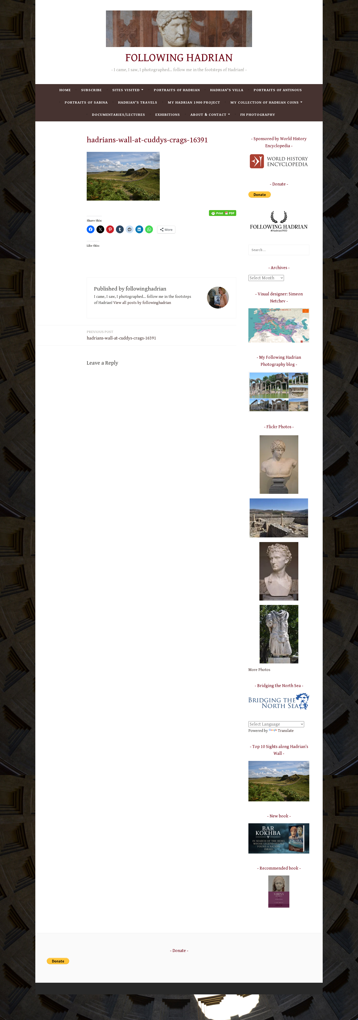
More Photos (259, 670)
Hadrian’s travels (137, 102)
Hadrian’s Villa (227, 90)
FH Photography (257, 115)
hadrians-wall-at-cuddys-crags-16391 (121, 335)
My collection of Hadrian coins (264, 102)
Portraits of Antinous (278, 90)
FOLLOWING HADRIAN (179, 57)
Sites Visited (126, 90)
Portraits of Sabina (86, 102)
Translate (286, 731)
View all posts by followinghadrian (142, 303)
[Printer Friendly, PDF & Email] (222, 213)
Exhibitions (167, 115)
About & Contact (208, 115)
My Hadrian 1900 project (194, 102)
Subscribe (91, 90)
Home (65, 90)
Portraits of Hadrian (177, 90)
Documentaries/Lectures (118, 115)
